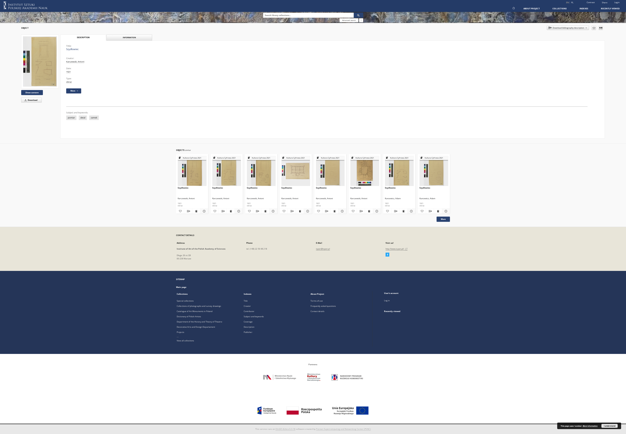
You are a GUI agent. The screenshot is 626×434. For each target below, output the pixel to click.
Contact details (317, 311)
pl (572, 2)
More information (590, 426)
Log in (387, 300)
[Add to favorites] (594, 28)
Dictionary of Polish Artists (189, 316)
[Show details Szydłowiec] (204, 211)
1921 (68, 71)
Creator (247, 306)
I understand (609, 425)
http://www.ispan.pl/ (395, 248)
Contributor (249, 311)
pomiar (71, 117)
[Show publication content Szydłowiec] (196, 211)
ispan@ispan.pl (323, 248)
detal (82, 117)
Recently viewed (610, 8)
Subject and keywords (254, 316)
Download (32, 100)
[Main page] (513, 8)
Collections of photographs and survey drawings (199, 306)
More (443, 219)
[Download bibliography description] (188, 211)
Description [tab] (83, 37)
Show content (32, 92)
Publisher (248, 332)
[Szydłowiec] (40, 61)
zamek (94, 117)
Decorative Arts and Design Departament (196, 327)
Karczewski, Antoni (75, 61)
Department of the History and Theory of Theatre (199, 321)
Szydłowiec (183, 187)
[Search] (358, 15)
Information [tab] (129, 37)
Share (604, 2)
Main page (181, 287)
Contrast (591, 2)
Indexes (584, 8)
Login (616, 2)
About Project (531, 8)
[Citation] (601, 28)
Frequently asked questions (323, 306)
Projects (180, 332)
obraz (69, 82)
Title (246, 300)
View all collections (185, 340)
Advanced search (349, 20)
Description (249, 327)
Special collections (185, 300)
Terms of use (317, 300)
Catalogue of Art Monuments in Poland (194, 311)
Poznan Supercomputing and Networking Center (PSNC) (343, 429)
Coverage (248, 321)
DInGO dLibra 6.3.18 (285, 429)
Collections (559, 8)
